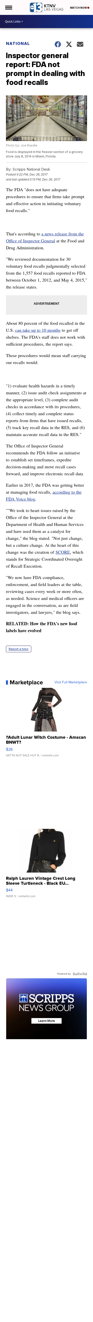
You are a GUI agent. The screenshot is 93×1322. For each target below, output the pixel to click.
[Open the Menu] (8, 7)
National (18, 43)
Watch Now (78, 7)
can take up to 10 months (38, 330)
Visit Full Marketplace (71, 682)
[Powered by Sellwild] (80, 974)
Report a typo (19, 649)
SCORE (63, 552)
